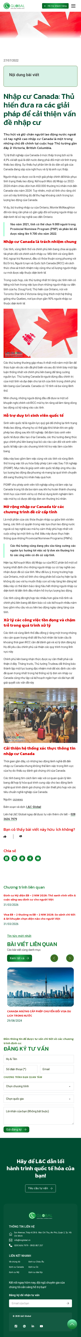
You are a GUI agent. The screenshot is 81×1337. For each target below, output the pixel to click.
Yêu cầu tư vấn (38, 1188)
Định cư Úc (33, 1267)
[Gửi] (68, 1303)
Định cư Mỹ (14, 1272)
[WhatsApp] (22, 858)
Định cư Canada (16, 1267)
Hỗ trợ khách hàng (57, 6)
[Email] (38, 858)
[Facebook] (6, 858)
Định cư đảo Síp (35, 1272)
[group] (40, 995)
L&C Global (33, 806)
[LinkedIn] (14, 858)
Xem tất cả (17, 958)
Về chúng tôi (14, 1262)
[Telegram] (30, 858)
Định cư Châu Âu (36, 1262)
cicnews (18, 799)
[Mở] (73, 6)
